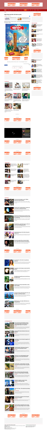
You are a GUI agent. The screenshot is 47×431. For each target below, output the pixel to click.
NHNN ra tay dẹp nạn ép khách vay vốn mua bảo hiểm (17, 110)
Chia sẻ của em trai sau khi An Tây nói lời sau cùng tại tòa (13, 181)
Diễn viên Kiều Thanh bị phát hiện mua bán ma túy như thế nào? (39, 25)
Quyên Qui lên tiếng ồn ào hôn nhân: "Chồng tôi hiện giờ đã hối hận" (14, 170)
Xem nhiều (23, 128)
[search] (39, 10)
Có (14, 67)
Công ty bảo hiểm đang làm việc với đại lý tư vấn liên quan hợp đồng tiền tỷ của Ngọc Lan (26, 100)
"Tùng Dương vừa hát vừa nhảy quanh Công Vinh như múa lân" (14, 175)
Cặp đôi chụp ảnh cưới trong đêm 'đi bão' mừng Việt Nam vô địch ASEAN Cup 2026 (26, 134)
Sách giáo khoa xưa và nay (13, 17)
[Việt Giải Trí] (5, 10)
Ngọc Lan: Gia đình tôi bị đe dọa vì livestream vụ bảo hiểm (17, 89)
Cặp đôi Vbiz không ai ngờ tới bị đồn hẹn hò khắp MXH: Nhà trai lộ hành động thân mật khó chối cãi (26, 170)
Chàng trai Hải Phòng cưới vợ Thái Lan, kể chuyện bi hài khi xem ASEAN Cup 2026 (26, 131)
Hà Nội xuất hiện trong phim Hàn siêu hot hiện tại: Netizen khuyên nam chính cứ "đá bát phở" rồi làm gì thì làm (39, 76)
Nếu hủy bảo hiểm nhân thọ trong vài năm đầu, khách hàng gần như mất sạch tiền (26, 90)
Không (20, 67)
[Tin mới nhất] (7, 10)
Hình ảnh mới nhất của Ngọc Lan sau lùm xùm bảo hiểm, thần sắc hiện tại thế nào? (9, 100)
